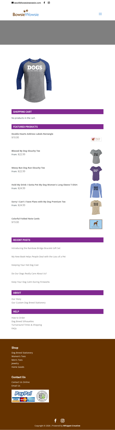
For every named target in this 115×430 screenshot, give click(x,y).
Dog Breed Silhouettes (23, 321)
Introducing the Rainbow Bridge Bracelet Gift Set (36, 248)
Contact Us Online (21, 382)
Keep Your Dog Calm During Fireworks (31, 281)
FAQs (14, 328)
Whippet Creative (71, 425)
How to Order (18, 317)
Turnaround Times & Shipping (27, 324)
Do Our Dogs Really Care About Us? (29, 273)
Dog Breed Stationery (22, 352)
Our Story (16, 299)
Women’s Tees (19, 356)
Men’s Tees (17, 359)
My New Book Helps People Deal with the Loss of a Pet (39, 256)
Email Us (16, 385)
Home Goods (18, 367)
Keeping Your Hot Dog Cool (25, 265)
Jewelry (15, 363)
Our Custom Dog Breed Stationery (29, 302)
